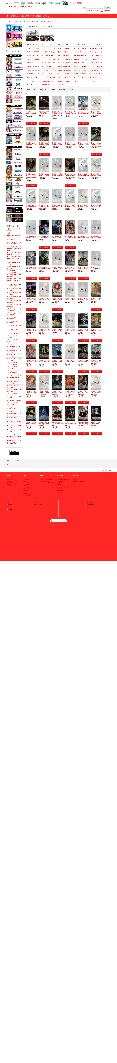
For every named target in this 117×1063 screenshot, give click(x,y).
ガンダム (25, 485)
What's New (63, 502)
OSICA (25, 490)
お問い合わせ (90, 506)
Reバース (59, 485)
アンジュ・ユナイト (28, 495)
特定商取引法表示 (91, 504)
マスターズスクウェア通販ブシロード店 (20, 6)
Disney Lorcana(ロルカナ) (46, 482)
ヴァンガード (60, 484)
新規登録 (96, 10)
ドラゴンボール (27, 484)
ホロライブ (59, 489)
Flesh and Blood (44, 481)
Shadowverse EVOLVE (63, 479)
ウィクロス (9, 482)
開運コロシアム (27, 493)
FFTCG (25, 492)
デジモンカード (27, 489)
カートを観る (11, 506)
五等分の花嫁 (60, 490)
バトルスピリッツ (27, 487)
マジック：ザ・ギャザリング (47, 479)
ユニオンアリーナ (27, 481)
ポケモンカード (11, 479)
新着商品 (36, 502)
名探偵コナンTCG (11, 484)
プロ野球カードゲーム (62, 487)
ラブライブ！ (60, 492)
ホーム (9, 502)
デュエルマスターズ (12, 481)
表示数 (29, 89)
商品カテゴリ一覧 (38, 504)
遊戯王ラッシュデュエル (79, 481)
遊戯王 (75, 479)
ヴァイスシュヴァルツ (62, 481)
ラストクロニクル (14, 204)
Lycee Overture (11, 485)
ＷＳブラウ (59, 482)
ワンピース (26, 479)
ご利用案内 (89, 502)
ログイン (90, 10)
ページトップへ (108, 470)
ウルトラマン (26, 482)
